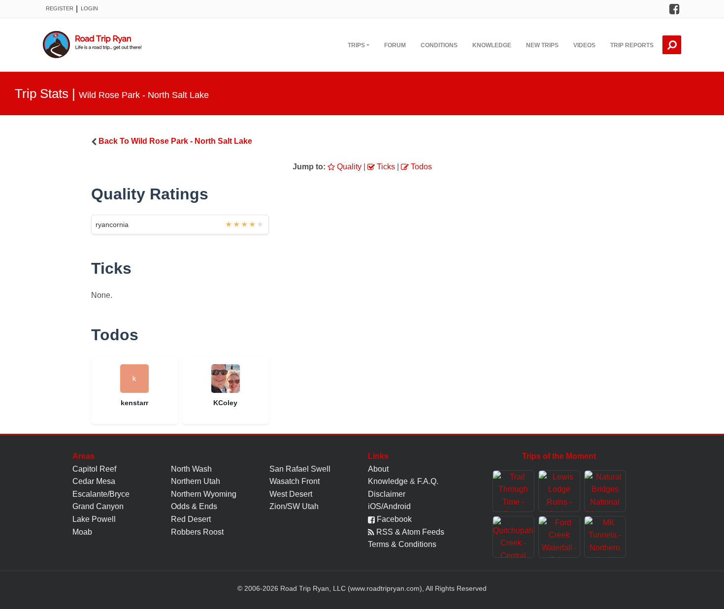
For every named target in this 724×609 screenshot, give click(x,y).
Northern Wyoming (203, 494)
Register (59, 8)
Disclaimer (386, 494)
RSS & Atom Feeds (409, 532)
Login (89, 8)
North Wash (191, 469)
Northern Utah (195, 481)
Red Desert (191, 519)
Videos (584, 45)
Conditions (439, 45)
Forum (395, 45)
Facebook (393, 519)
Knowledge (491, 45)
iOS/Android (389, 506)
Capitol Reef (94, 469)
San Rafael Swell (299, 469)
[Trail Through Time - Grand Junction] (513, 491)
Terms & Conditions (402, 544)
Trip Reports (632, 45)
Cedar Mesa (93, 481)
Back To (175, 141)
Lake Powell (94, 519)
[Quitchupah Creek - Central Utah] (513, 537)
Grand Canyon (98, 506)
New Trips (542, 45)
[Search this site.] (671, 44)
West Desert (290, 494)
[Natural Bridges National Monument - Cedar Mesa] (605, 491)
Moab (82, 532)
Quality (348, 166)
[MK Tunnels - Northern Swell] (605, 537)
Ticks (385, 166)
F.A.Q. (427, 481)
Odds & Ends (194, 506)
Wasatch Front (294, 481)
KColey (225, 403)
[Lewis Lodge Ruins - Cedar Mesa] (559, 491)
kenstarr (134, 403)
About (378, 469)
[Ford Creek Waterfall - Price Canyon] (559, 537)
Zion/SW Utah (294, 506)
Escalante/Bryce (101, 494)
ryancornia (112, 224)
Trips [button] (356, 45)
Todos (420, 166)
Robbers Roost (197, 532)
